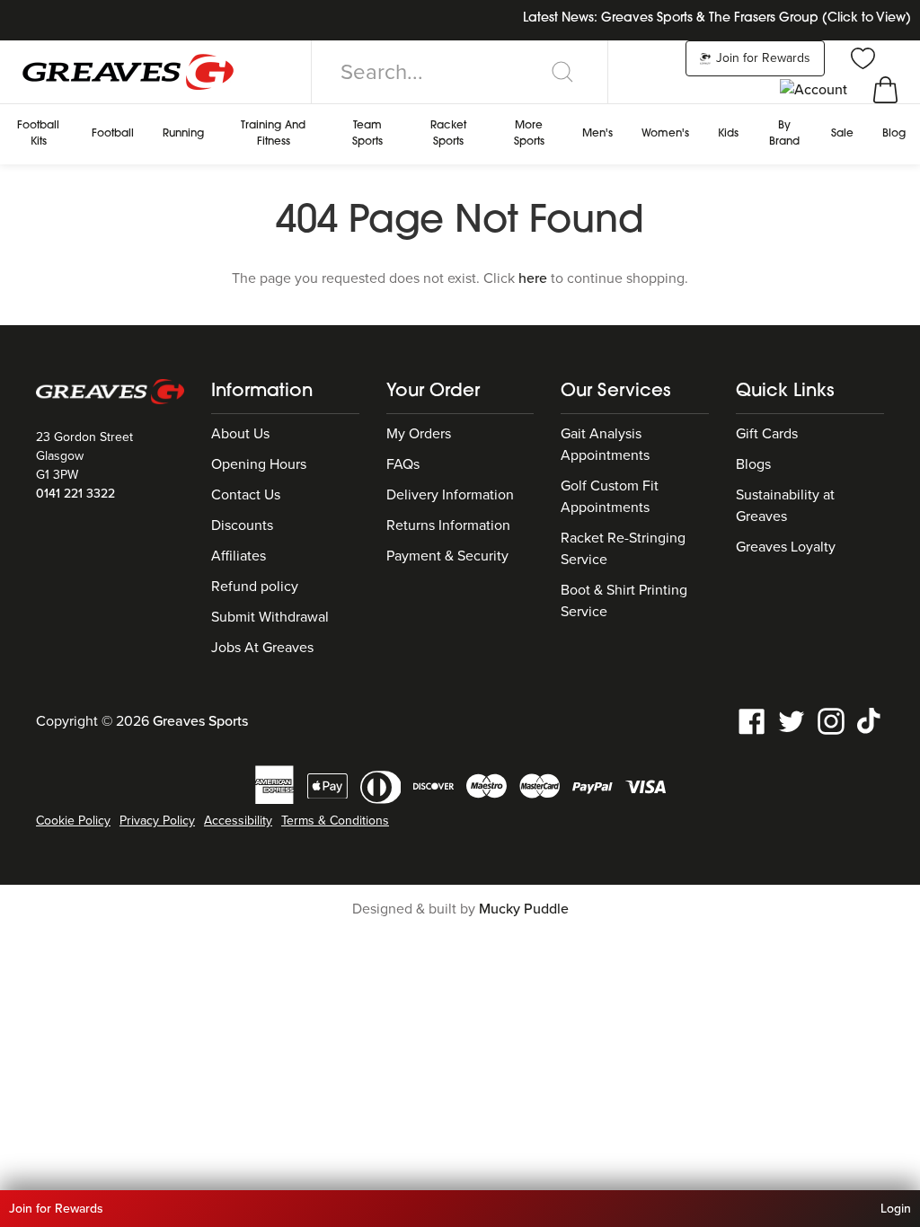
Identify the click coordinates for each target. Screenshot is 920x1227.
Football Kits (38, 133)
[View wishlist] (861, 57)
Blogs (753, 464)
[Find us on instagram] (831, 720)
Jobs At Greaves (262, 648)
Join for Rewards (761, 58)
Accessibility (238, 820)
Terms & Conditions (335, 820)
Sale (842, 133)
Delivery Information (450, 495)
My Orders (418, 434)
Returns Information (448, 525)
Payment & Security (447, 556)
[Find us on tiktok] (870, 720)
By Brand (784, 133)
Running (183, 133)
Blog (894, 133)
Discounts (242, 525)
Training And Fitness (273, 133)
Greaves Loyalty (786, 547)
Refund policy (254, 587)
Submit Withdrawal (270, 617)
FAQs (403, 464)
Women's (665, 133)
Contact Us (245, 495)
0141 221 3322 (75, 493)
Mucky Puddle (524, 909)
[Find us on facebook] (752, 720)
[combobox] (459, 72)
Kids (728, 133)
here (532, 278)
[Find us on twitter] (791, 720)
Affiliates (238, 556)
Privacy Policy (157, 820)
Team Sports (367, 133)
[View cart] (885, 89)
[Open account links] (815, 89)
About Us (240, 434)
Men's (597, 133)
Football (113, 133)
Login (895, 1208)
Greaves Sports (200, 721)
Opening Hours (258, 464)
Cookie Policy (73, 820)
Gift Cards (767, 434)
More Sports (529, 133)
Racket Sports (448, 133)
